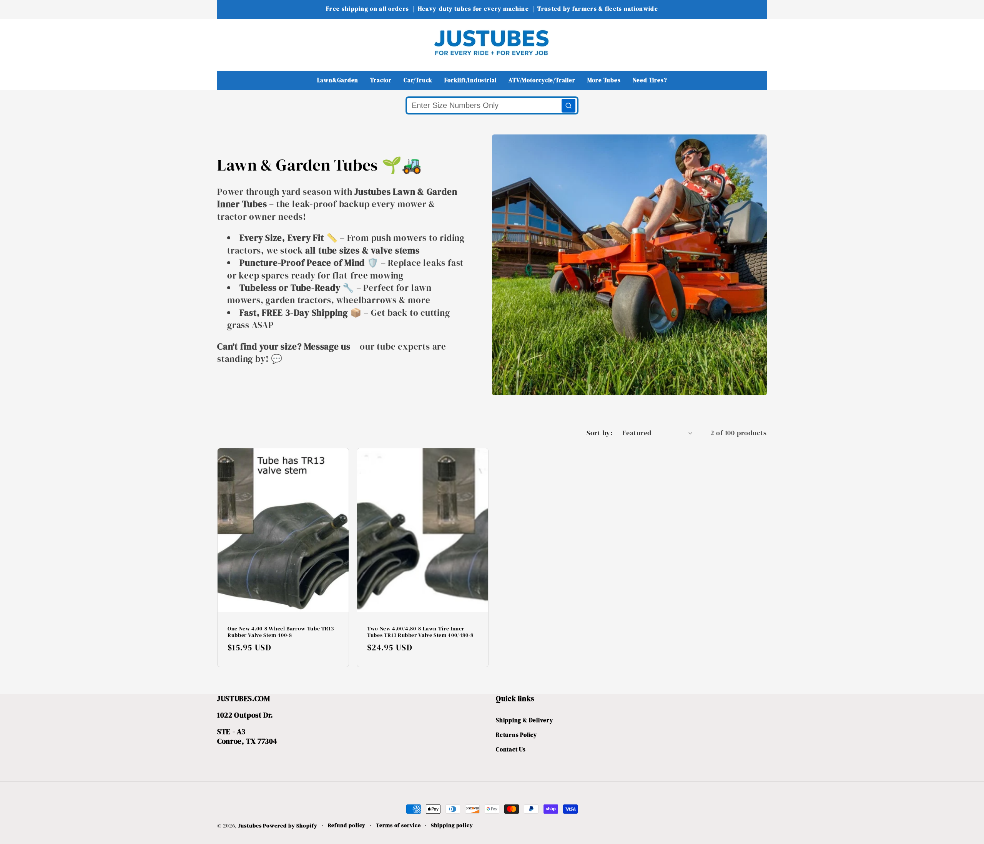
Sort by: (599, 433)
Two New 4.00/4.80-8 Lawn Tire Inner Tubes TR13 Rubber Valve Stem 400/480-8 (420, 632)
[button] (228, 42)
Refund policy (347, 825)
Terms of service (398, 825)
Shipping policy (452, 825)
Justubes (249, 825)
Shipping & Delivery (524, 720)
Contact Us (511, 749)
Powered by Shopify (290, 825)
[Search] (568, 106)
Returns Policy (516, 735)
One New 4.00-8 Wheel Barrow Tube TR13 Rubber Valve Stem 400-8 (281, 632)
